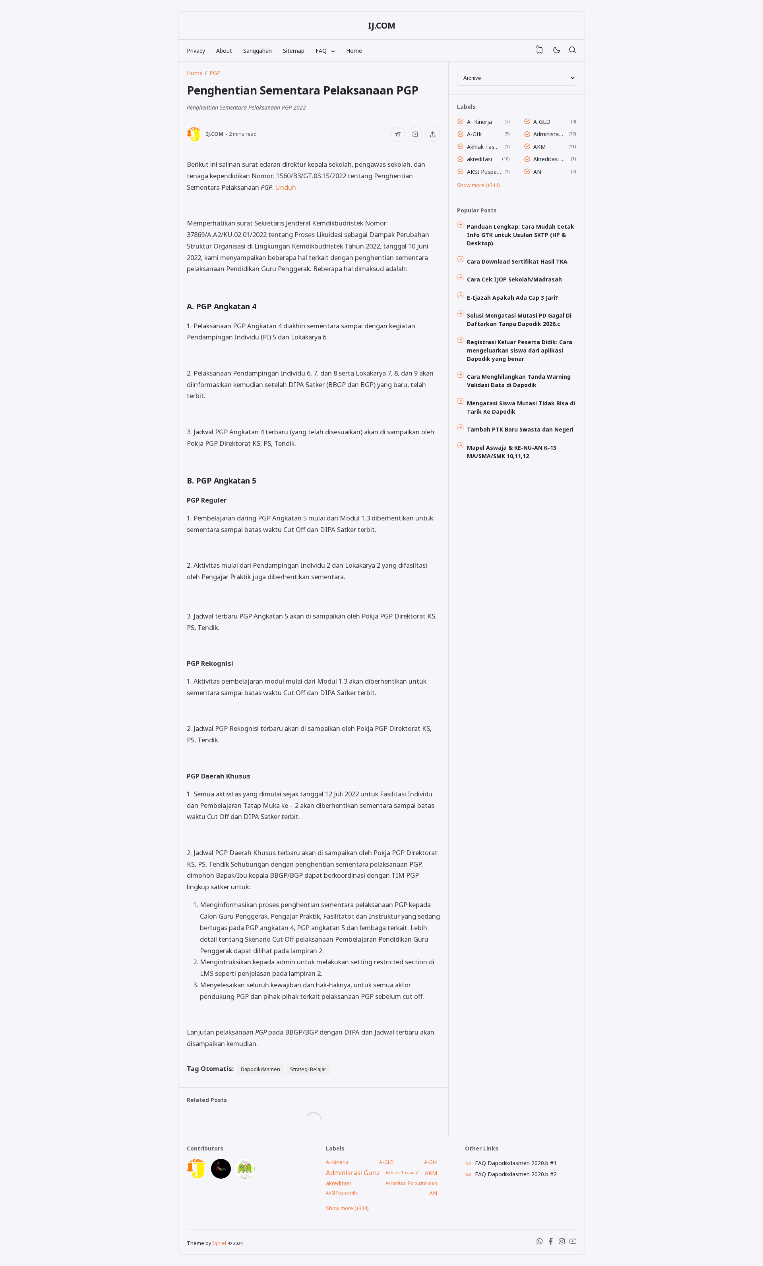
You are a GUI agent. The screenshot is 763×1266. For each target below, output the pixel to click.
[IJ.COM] (197, 1176)
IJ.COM (381, 25)
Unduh (285, 187)
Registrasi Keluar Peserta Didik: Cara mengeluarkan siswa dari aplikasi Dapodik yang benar (519, 350)
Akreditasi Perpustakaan (550, 159)
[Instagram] (561, 1243)
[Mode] (556, 51)
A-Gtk (474, 134)
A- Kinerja (479, 121)
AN (537, 171)
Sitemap (293, 50)
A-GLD (541, 121)
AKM (539, 146)
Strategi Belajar (308, 1069)
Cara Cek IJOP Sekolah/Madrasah (514, 279)
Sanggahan (257, 50)
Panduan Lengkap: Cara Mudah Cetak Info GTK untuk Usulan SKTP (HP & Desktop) (520, 235)
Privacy (196, 50)
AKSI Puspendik (484, 171)
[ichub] (245, 1176)
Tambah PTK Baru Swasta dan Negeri (520, 429)
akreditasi (479, 159)
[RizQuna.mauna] (221, 1176)
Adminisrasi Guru (549, 134)
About (224, 50)
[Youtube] (573, 1243)
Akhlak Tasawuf (484, 146)
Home (354, 50)
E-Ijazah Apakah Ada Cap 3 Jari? (512, 297)
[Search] (572, 50)
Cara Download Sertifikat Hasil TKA (517, 261)
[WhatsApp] (539, 1243)
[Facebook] (550, 1243)
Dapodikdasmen (260, 1069)
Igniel (219, 1243)
